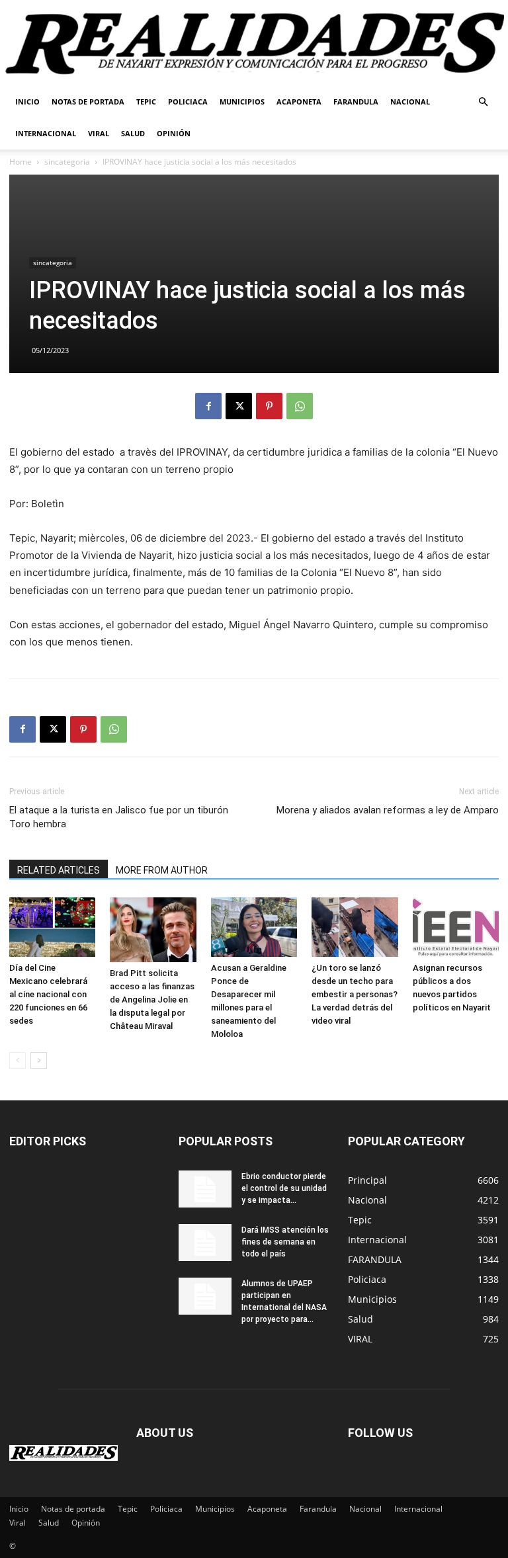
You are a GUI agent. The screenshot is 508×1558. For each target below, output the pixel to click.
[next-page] (38, 1060)
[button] (483, 102)
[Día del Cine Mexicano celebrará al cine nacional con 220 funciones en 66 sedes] (52, 927)
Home (20, 161)
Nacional (410, 101)
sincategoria (67, 161)
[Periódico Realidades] (254, 44)
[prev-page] (17, 1060)
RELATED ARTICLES (58, 870)
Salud (133, 133)
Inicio (27, 101)
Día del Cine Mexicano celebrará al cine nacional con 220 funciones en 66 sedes (48, 994)
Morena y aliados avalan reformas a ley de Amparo (387, 810)
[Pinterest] (269, 406)
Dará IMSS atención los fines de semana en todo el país (285, 1241)
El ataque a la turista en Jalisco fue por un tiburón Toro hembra (118, 817)
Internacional (45, 133)
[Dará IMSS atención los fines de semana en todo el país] (205, 1242)
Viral (98, 133)
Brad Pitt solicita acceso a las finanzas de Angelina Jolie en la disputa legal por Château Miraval (152, 999)
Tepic (146, 101)
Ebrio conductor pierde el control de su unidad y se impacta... (284, 1188)
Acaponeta (298, 101)
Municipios (242, 101)
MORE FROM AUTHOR (162, 870)
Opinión (173, 133)
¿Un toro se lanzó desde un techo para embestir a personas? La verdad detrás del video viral (355, 994)
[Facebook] (208, 406)
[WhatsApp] (299, 406)
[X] (239, 406)
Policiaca (188, 101)
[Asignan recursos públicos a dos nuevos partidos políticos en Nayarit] (456, 927)
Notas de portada (88, 101)
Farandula (355, 101)
